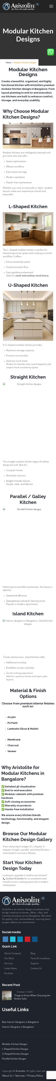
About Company (12, 953)
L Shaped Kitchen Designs (15, 1049)
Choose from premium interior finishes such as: (28, 705)
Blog (32, 953)
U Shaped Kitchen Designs (15, 1054)
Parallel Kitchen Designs (14, 1059)
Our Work (9, 959)
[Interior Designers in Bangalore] (21, 6)
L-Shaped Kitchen (28, 206)
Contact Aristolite (15, 879)
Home (8, 62)
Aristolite (20, 1071)
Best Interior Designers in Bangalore (20, 1022)
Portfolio (8, 974)
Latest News (10, 969)
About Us (7, 1076)
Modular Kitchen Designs (14, 1044)
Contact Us (36, 969)
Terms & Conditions (40, 959)
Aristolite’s (36, 85)
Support (34, 964)
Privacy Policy (35, 1076)
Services (8, 964)
